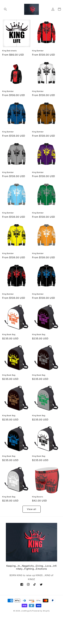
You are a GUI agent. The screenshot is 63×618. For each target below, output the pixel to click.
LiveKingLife (26, 611)
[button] (5, 9)
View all (31, 509)
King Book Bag (8, 334)
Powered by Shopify (41, 611)
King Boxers (37, 497)
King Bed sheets (9, 51)
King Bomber (38, 51)
